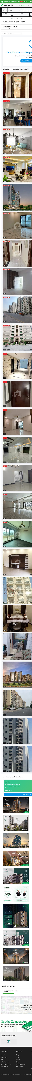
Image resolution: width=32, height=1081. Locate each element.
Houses (15, 27)
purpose (4, 8)
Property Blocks (16, 1)
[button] (4, 11)
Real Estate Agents (21, 1064)
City (9, 8)
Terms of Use (4, 1066)
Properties (7, 1)
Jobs (2, 1059)
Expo (17, 1062)
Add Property (19, 1066)
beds (22, 13)
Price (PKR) (4, 13)
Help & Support (5, 1062)
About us (3, 1055)
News (17, 1057)
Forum (18, 1059)
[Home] (2, 2)
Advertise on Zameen (6, 1064)
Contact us (4, 1057)
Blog (17, 1055)
